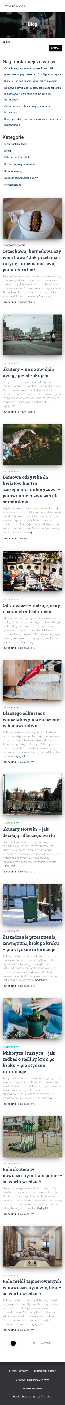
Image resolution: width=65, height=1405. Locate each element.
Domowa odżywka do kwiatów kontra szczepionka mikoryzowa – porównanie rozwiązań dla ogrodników (32, 93)
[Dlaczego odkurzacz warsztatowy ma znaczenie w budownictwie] (32, 680)
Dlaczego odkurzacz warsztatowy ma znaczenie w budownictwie (31, 719)
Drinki (7, 150)
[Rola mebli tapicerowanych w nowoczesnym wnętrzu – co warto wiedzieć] (32, 1246)
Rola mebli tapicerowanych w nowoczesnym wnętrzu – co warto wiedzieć (32, 1287)
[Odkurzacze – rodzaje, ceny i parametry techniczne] (32, 571)
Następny (46, 1343)
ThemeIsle (46, 1396)
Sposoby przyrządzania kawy (21, 177)
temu (26, 302)
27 (34, 1343)
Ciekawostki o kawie (15, 144)
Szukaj (6, 41)
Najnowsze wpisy (32, 1388)
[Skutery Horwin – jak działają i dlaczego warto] (32, 794)
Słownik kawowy (13, 171)
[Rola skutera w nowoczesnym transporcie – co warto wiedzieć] (32, 1136)
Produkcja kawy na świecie (19, 164)
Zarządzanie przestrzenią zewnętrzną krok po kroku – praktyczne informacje (31, 943)
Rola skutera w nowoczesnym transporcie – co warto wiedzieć (32, 1175)
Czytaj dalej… (46, 296)
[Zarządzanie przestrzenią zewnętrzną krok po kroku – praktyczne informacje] (32, 904)
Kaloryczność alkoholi (17, 157)
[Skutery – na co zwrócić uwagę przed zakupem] (32, 335)
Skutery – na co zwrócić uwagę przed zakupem (30, 81)
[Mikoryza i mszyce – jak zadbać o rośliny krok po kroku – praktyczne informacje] (32, 1018)
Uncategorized (12, 184)
